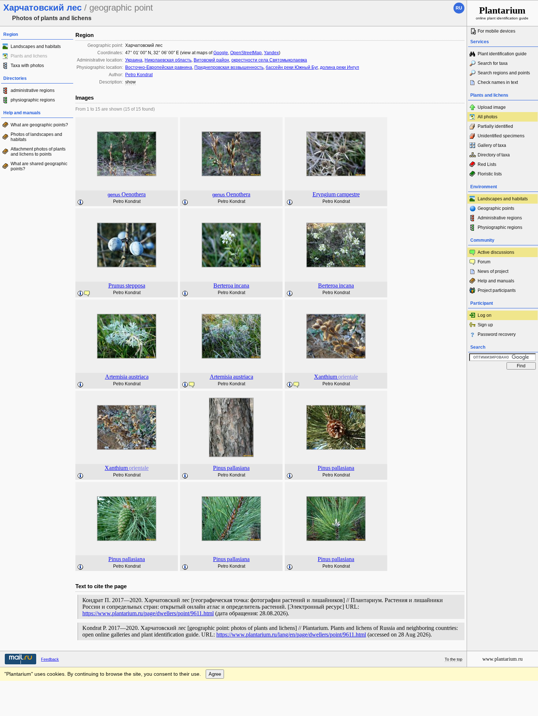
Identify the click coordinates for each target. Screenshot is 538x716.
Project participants (497, 290)
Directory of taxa (494, 154)
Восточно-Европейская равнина (158, 67)
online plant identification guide (502, 12)
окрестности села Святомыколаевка (269, 60)
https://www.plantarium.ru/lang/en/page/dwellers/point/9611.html (291, 634)
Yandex (271, 52)
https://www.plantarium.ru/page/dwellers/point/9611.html (148, 613)
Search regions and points (504, 72)
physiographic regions (33, 100)
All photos (487, 116)
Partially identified (495, 126)
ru (459, 8)
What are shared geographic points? (39, 166)
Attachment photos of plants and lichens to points (38, 151)
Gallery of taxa (492, 145)
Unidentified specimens (501, 135)
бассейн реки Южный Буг (292, 67)
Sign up (485, 324)
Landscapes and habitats (36, 46)
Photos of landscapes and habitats (36, 137)
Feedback (50, 659)
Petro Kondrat (139, 74)
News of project (493, 271)
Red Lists (487, 164)
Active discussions (496, 252)
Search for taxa (493, 63)
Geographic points (496, 208)
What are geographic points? (39, 124)
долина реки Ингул (339, 67)
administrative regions (33, 90)
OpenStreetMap (246, 52)
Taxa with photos (27, 65)
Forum (484, 261)
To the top (453, 659)
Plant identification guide (502, 53)
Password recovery (497, 334)
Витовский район (211, 60)
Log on (485, 315)
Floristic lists (490, 174)
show (130, 82)
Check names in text (498, 82)
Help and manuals (496, 280)
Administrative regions (500, 217)
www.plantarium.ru (502, 659)
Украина (133, 60)
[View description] (80, 202)
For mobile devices (496, 31)
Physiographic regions (500, 227)
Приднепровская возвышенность (229, 67)
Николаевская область (168, 60)
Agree (215, 674)
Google (220, 52)
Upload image (492, 107)
